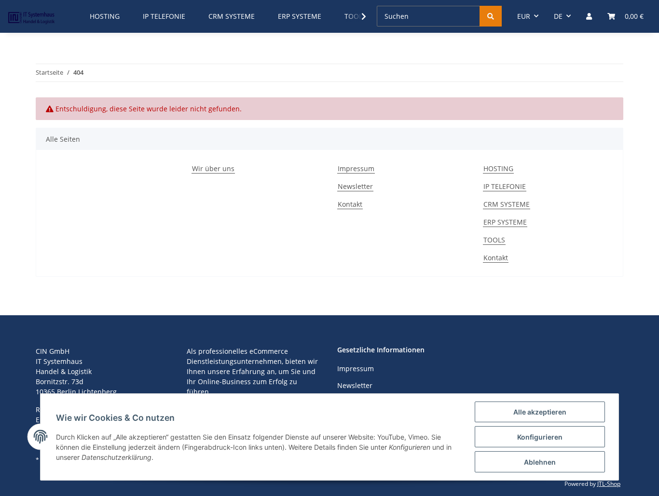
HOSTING (498, 168)
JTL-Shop (608, 484)
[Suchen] (491, 16)
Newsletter (355, 186)
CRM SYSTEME (506, 204)
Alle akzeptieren (539, 412)
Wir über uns (213, 168)
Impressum (356, 168)
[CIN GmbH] (31, 16)
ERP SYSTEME (505, 222)
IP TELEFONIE (504, 186)
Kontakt (350, 204)
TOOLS (494, 239)
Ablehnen (540, 462)
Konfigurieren (540, 437)
